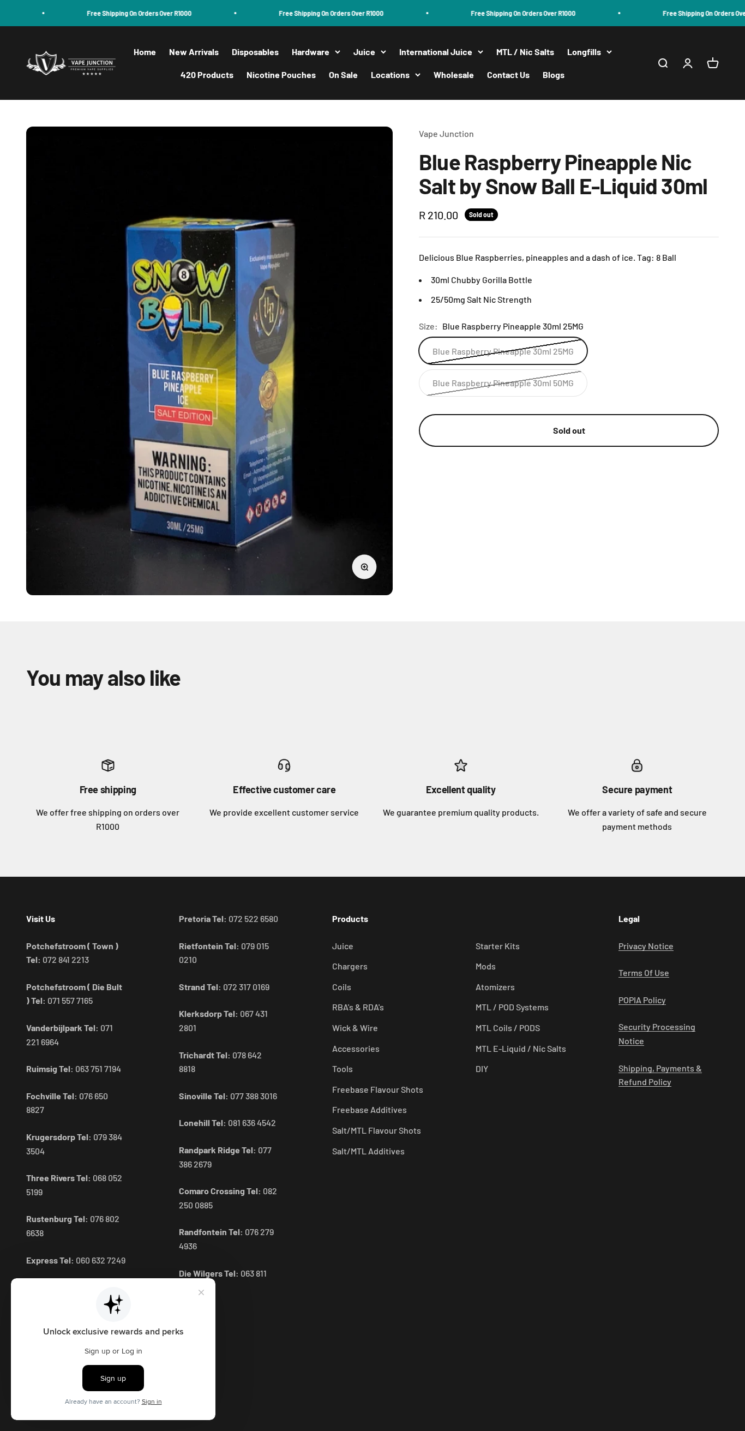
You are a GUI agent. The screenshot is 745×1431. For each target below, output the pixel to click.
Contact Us (508, 74)
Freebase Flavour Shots (377, 1089)
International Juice (435, 51)
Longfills (584, 51)
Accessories (356, 1048)
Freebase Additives (369, 1109)
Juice (364, 51)
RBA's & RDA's (358, 1007)
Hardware (310, 51)
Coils (341, 986)
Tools (342, 1068)
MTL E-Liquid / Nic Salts (521, 1048)
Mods (486, 966)
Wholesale (454, 74)
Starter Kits (498, 946)
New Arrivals (194, 51)
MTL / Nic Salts (525, 51)
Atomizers (495, 986)
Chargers (350, 966)
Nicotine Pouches (281, 74)
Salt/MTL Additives (368, 1151)
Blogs (553, 74)
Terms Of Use (643, 972)
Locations (390, 74)
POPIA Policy (642, 1000)
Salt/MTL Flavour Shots (376, 1130)
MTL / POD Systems (512, 1007)
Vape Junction (446, 133)
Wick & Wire (355, 1027)
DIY (482, 1068)
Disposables (255, 51)
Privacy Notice (646, 946)
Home (145, 51)
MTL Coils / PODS (508, 1027)
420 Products (207, 74)
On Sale (343, 74)
